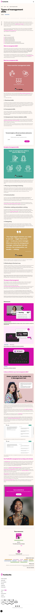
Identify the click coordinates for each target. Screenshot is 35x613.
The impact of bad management (10, 40)
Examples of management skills (10, 39)
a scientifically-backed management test (10, 30)
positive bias (20, 413)
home (2, 6)
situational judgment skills (14, 211)
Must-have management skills (9, 38)
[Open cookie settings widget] (1, 611)
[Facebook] (15, 606)
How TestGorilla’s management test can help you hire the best (14, 43)
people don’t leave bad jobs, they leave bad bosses (11, 120)
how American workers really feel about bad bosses (12, 286)
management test (7, 461)
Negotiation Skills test (25, 470)
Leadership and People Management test (14, 467)
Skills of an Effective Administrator (25, 93)
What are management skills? (9, 37)
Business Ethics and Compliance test (9, 469)
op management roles (30, 55)
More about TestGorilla (30, 567)
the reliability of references (28, 409)
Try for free (18, 494)
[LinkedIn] (19, 606)
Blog (7, 6)
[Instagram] (17, 606)
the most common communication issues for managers (12, 203)
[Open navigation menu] (33, 1)
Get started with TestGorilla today (9, 479)
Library (5, 6)
